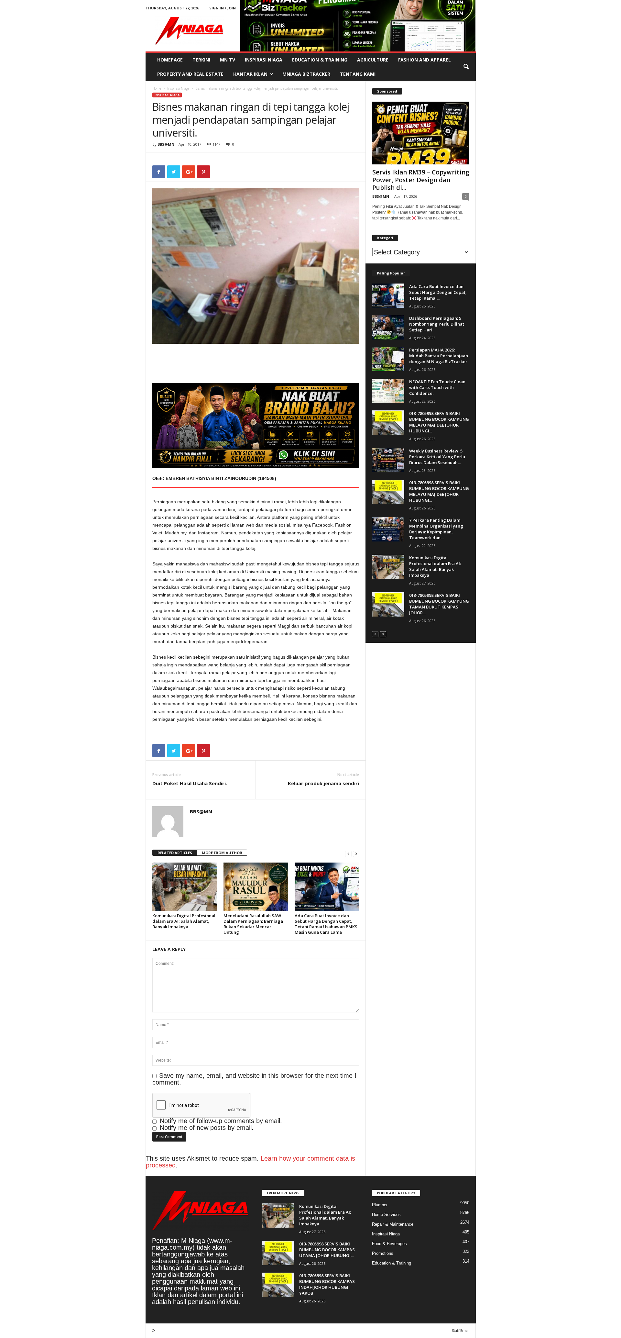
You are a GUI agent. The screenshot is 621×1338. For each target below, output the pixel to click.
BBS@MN (166, 144)
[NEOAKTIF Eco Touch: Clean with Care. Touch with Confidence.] (388, 391)
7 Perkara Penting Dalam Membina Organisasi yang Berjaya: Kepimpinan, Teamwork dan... (436, 529)
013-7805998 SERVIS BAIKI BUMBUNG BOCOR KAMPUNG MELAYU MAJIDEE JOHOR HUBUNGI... (439, 422)
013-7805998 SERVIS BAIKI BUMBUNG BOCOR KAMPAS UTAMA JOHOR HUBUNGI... (327, 1249)
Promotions (382, 1253)
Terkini (201, 60)
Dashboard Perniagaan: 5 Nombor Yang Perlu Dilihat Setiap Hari (436, 324)
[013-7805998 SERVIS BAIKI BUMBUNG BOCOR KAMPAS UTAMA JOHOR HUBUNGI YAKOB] (278, 1253)
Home (156, 88)
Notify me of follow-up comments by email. (221, 1120)
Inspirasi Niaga (263, 60)
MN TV (227, 60)
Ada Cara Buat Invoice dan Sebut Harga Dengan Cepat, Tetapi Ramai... (438, 292)
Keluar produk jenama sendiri (323, 783)
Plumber (379, 1204)
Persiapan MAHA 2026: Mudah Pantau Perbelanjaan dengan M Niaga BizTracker (438, 355)
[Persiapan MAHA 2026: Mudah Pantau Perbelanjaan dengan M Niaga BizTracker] (388, 359)
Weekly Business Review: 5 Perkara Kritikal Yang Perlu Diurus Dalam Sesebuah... (437, 456)
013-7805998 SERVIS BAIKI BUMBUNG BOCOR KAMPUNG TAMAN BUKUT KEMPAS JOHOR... (439, 604)
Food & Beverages (389, 1243)
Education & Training (319, 60)
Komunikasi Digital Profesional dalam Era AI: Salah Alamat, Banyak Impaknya (183, 921)
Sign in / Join (222, 8)
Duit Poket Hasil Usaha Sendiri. (189, 783)
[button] (466, 67)
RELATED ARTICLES (175, 852)
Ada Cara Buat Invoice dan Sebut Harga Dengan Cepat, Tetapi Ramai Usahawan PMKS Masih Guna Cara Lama (326, 924)
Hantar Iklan (250, 74)
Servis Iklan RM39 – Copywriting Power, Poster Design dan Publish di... (420, 180)
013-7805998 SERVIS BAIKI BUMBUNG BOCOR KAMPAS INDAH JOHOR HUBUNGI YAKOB (327, 1284)
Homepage (170, 60)
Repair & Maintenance (392, 1224)
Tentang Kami (358, 74)
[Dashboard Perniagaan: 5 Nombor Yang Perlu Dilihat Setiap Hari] (388, 327)
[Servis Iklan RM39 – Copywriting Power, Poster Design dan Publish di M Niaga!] (420, 133)
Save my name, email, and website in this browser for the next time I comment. (254, 1079)
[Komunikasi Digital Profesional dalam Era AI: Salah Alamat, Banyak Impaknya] (184, 887)
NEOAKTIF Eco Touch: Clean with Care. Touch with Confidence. (437, 387)
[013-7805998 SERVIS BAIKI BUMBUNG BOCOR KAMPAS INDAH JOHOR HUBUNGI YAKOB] (278, 1285)
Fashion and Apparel (424, 60)
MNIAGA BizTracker (306, 74)
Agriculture (372, 60)
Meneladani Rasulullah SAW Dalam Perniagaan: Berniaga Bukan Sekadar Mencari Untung (253, 924)
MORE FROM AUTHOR (222, 852)
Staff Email (253, 8)
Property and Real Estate (190, 74)
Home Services (386, 1214)
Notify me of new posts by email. (207, 1127)
